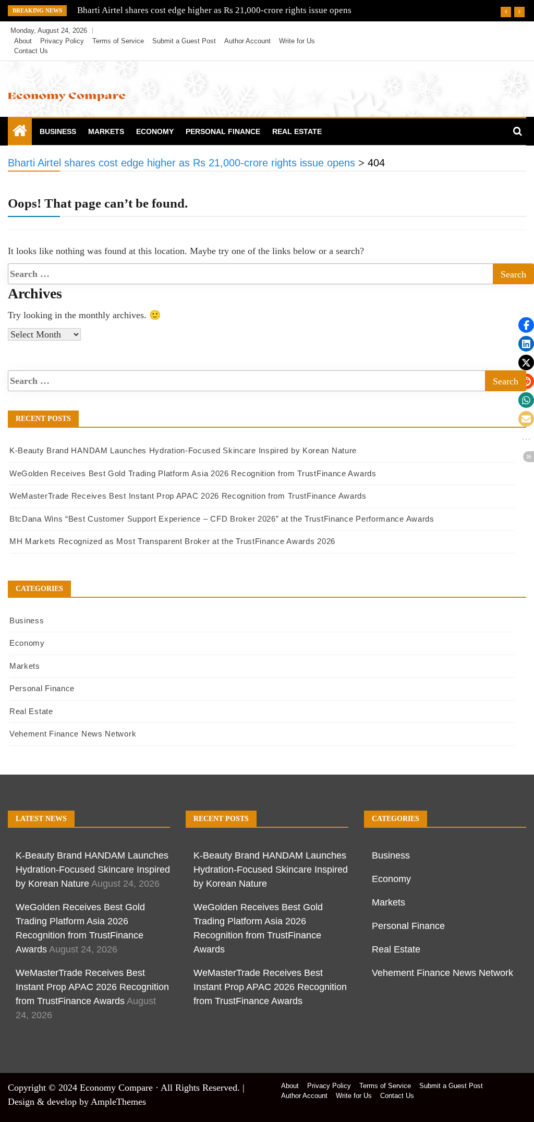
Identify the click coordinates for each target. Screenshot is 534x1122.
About (23, 41)
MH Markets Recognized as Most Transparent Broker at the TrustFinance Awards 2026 (172, 541)
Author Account (247, 41)
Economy (155, 131)
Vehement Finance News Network (72, 733)
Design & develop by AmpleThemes (77, 1101)
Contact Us (31, 51)
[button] (526, 325)
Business (58, 131)
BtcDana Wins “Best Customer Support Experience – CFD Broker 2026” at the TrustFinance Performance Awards (221, 518)
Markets (106, 131)
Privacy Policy (62, 41)
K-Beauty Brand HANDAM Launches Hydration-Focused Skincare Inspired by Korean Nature (183, 450)
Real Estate (297, 131)
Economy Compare (116, 1087)
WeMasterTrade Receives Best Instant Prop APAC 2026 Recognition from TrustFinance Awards (188, 495)
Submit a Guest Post (184, 41)
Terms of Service (118, 41)
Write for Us (297, 41)
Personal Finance (223, 131)
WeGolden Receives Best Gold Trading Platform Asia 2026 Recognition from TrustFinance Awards (193, 473)
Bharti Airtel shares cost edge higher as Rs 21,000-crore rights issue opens (214, 10)
